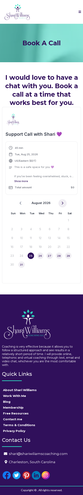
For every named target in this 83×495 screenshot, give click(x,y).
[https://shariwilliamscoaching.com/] (17, 12)
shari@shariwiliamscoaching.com (38, 454)
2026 (46, 203)
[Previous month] (20, 203)
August (37, 203)
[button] (80, 12)
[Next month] (62, 203)
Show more (21, 181)
